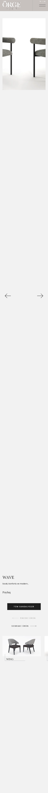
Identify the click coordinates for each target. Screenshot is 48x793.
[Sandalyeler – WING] (21, 648)
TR (40, 1)
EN (44, 1)
